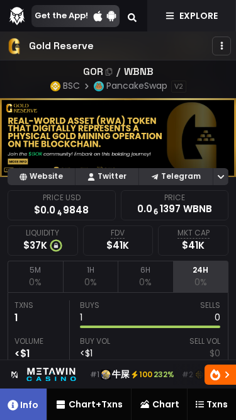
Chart (165, 404)
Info (29, 405)
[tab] (35, 276)
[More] (221, 46)
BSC (71, 85)
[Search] (132, 15)
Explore (198, 15)
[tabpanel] (118, 350)
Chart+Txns (96, 404)
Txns (217, 404)
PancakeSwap (136, 85)
